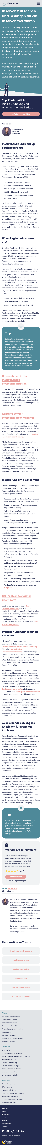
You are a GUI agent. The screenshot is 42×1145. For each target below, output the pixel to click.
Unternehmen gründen (10, 1075)
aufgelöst (8, 587)
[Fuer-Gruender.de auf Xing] (3, 1131)
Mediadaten (6, 1124)
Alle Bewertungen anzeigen (16, 881)
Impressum (6, 1114)
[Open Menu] (38, 3)
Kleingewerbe (7, 1032)
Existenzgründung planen (11, 1017)
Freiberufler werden (9, 1060)
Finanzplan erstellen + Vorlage (12, 1029)
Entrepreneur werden (9, 1020)
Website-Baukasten (9, 1102)
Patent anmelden (8, 1041)
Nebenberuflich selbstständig (12, 1038)
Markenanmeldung (8, 1035)
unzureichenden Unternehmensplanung (19, 646)
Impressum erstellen (9, 1072)
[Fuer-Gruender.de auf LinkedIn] (22, 1131)
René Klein (15, 131)
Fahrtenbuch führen (9, 1090)
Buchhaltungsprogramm (11, 1084)
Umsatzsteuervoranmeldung (12, 1099)
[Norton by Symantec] (7, 1142)
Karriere (4, 1111)
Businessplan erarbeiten (12, 689)
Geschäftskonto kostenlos (11, 1069)
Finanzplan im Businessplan (27, 692)
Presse (4, 1127)
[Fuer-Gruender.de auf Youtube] (8, 1131)
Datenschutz (6, 1117)
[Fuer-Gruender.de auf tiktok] (12, 1131)
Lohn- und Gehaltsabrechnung (13, 1093)
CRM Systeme (7, 1087)
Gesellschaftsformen (9, 1023)
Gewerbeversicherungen (11, 1066)
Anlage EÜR (6, 1050)
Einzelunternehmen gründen (12, 1053)
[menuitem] (21, 1016)
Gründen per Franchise (10, 1026)
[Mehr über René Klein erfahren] (6, 131)
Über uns (5, 1108)
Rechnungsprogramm (10, 1096)
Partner (4, 1120)
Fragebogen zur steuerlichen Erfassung (16, 1056)
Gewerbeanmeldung (9, 1063)
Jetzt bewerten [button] (15, 877)
